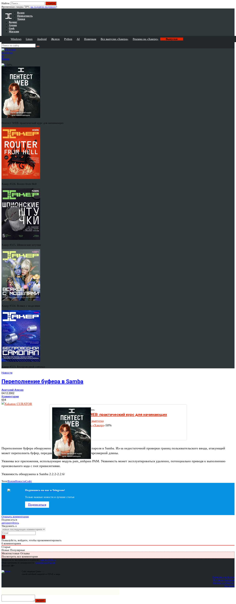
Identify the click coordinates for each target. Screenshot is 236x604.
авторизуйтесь (10, 522)
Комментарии (10, 396)
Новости (6, 372)
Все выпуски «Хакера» (114, 39)
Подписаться (37, 504)
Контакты (229, 585)
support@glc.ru (48, 559)
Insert (40, 600)
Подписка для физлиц (223, 577)
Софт (28, 481)
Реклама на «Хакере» (145, 39)
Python (68, 39)
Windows (16, 39)
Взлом (11, 481)
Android (42, 39)
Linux (29, 39)
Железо (55, 39)
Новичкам (90, 39)
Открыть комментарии (15, 516)
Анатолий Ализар (12, 390)
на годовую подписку (43, 6)
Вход (232, 5)
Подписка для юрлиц (224, 580)
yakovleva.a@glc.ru (45, 562)
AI (78, 39)
